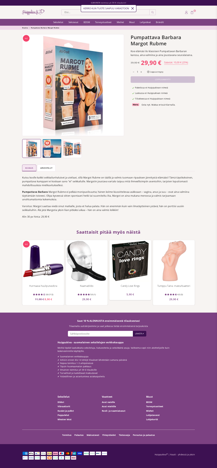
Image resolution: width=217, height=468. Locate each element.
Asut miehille (109, 406)
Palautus (79, 435)
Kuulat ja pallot (66, 410)
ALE (26, 38)
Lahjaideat (145, 22)
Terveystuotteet (103, 22)
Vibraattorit (64, 406)
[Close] (132, 8)
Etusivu (25, 28)
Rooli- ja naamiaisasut (113, 410)
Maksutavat (93, 435)
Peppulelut (63, 415)
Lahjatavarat (153, 415)
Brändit (160, 22)
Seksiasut (73, 22)
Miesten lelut (64, 419)
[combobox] (105, 12)
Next (121, 85)
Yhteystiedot (109, 435)
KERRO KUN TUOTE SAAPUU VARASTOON (106, 8)
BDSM (87, 22)
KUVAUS (29, 168)
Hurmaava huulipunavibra (43, 286)
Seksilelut (58, 22)
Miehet (120, 22)
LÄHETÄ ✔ (139, 333)
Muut (132, 22)
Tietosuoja (124, 435)
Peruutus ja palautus (144, 435)
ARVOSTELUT (46, 168)
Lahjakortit (152, 419)
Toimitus (67, 435)
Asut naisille (108, 402)
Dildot (61, 402)
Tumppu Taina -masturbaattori (173, 286)
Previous (25, 85)
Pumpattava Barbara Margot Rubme (45, 28)
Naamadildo (86, 286)
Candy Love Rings (130, 286)
